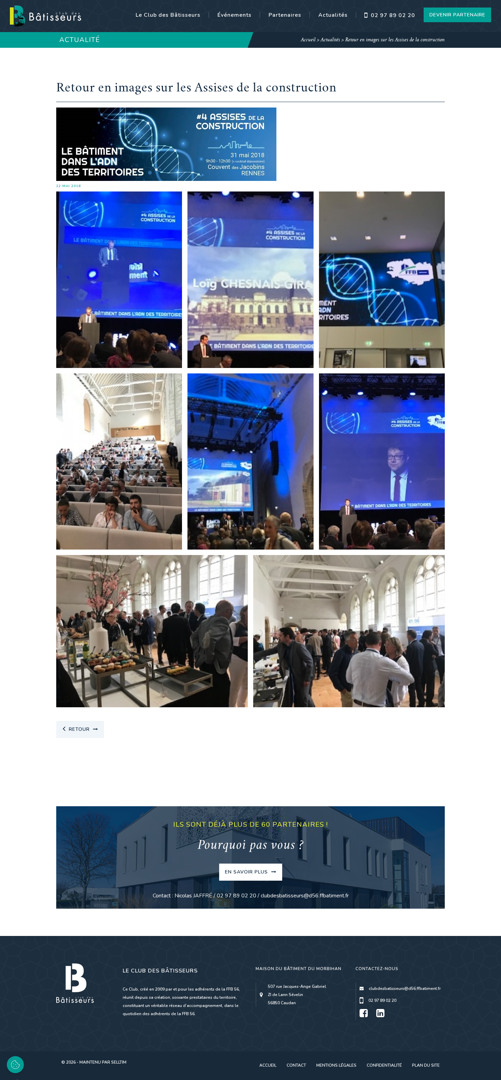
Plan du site (426, 1065)
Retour (79, 729)
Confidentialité (384, 1065)
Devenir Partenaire (457, 15)
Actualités (333, 15)
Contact (296, 1065)
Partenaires (285, 15)
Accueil (308, 40)
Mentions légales (336, 1065)
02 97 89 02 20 (392, 15)
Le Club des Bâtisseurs (168, 15)
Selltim (118, 1062)
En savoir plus (247, 872)
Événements (234, 15)
